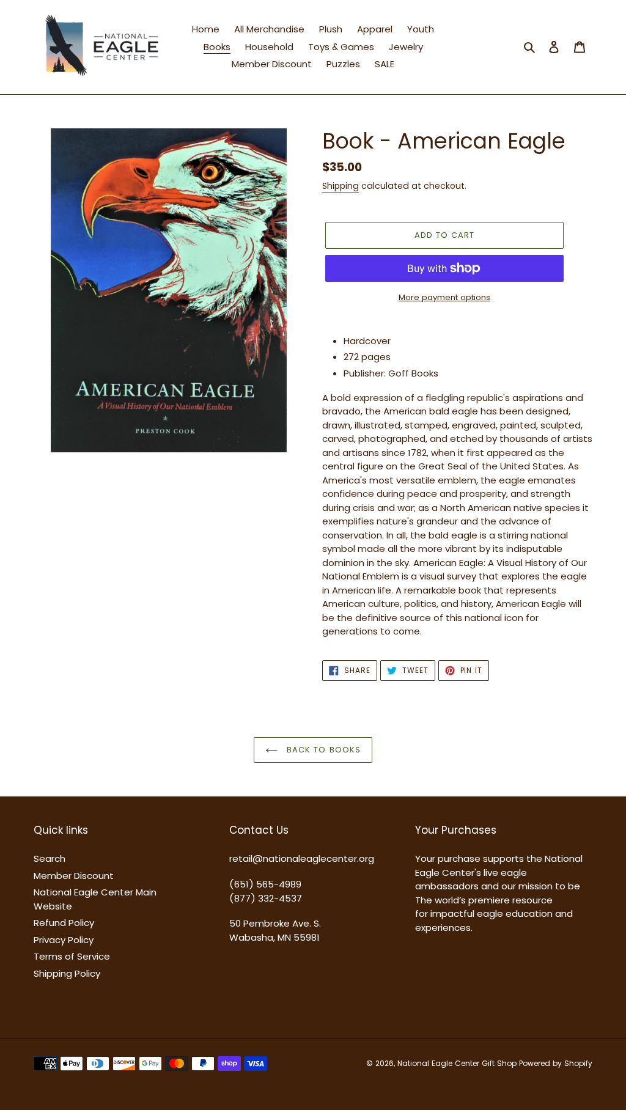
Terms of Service (72, 956)
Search (49, 858)
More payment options (444, 297)
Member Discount (74, 875)
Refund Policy (64, 922)
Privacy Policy (64, 939)
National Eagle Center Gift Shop (457, 1063)
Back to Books (322, 749)
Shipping (340, 186)
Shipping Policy (67, 973)
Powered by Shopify (555, 1063)
